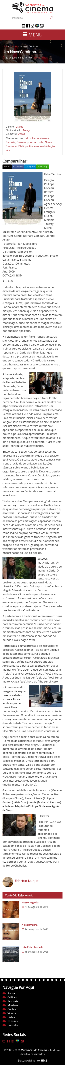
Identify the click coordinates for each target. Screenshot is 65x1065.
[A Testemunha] (10, 931)
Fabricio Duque (40, 57)
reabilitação (47, 146)
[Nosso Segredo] (10, 909)
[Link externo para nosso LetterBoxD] (37, 25)
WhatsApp (43, 166)
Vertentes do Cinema (34, 1050)
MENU (34, 34)
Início (5, 46)
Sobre (11, 993)
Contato (13, 1025)
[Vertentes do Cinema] (32, 7)
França (26, 130)
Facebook (18, 166)
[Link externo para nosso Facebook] (28, 26)
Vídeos (12, 1013)
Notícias (13, 1021)
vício (8, 150)
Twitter (7, 166)
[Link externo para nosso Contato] (23, 26)
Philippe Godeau (28, 146)
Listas (11, 1017)
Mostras (13, 1005)
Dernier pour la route (30, 142)
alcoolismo (32, 138)
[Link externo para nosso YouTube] (42, 26)
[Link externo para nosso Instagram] (32, 26)
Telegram (30, 166)
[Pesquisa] (51, 18)
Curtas (12, 1009)
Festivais (13, 1001)
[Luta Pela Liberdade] (10, 954)
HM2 (44, 1060)
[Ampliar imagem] (32, 97)
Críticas (13, 46)
